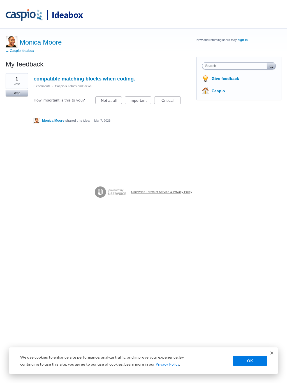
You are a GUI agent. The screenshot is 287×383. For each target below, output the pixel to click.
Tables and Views (80, 86)
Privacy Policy (167, 364)
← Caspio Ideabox (20, 51)
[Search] (271, 65)
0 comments (42, 86)
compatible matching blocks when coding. (84, 79)
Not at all (111, 101)
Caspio (59, 86)
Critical (171, 101)
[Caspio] (24, 15)
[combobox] (236, 66)
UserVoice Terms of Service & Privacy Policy (161, 191)
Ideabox (67, 15)
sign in (243, 39)
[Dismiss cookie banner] (272, 353)
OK (250, 360)
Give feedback (225, 78)
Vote (17, 93)
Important (140, 101)
